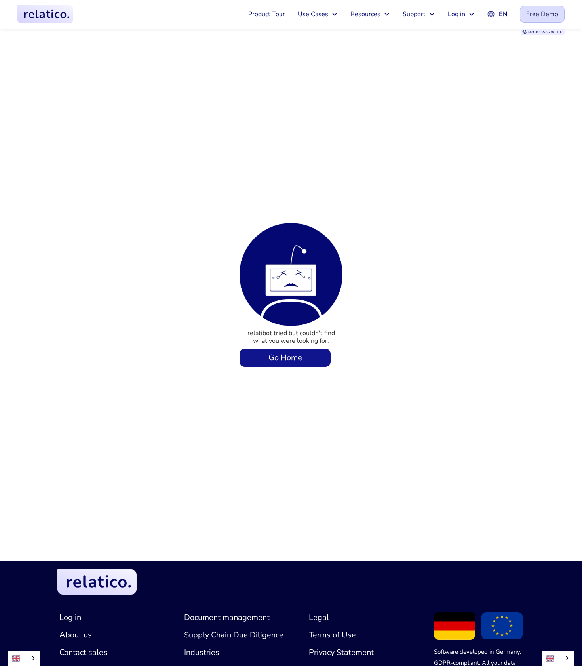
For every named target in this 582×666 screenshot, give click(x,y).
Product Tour (266, 14)
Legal (319, 617)
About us (75, 635)
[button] (317, 14)
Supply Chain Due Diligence (233, 635)
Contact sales (83, 652)
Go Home (285, 357)
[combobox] (24, 658)
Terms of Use (332, 635)
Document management (227, 617)
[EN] (24, 658)
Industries (201, 652)
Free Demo (542, 14)
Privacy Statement (341, 652)
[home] (45, 14)
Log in (70, 617)
